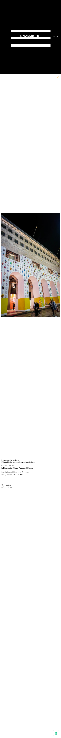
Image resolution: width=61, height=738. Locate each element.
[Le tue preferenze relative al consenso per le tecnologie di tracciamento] (56, 733)
